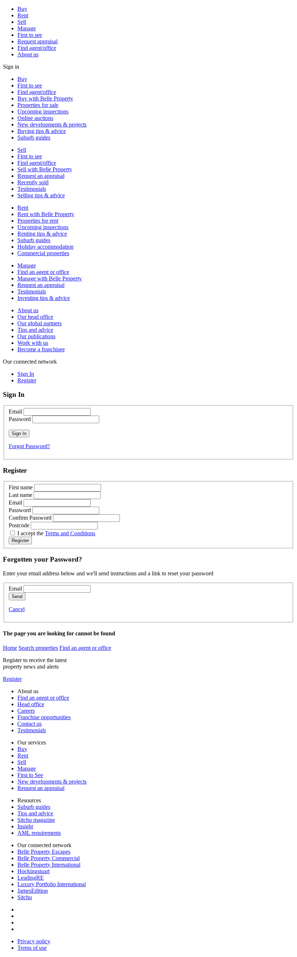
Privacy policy (33, 941)
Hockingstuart (33, 871)
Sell (21, 22)
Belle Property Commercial (48, 858)
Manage (26, 28)
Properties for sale (37, 105)
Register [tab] (26, 380)
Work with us (32, 343)
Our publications (36, 336)
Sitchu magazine (36, 820)
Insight (25, 826)
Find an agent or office (43, 272)
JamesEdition (32, 891)
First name (21, 487)
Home (10, 648)
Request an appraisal (40, 176)
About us (27, 54)
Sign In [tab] (25, 374)
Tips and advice (35, 330)
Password (20, 419)
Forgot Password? (29, 446)
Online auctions (35, 118)
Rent (22, 15)
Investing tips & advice (43, 298)
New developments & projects (52, 124)
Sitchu (24, 897)
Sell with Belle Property (44, 169)
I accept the (56, 533)
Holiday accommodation (45, 247)
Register (12, 679)
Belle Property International (48, 865)
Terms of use (32, 948)
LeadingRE (30, 878)
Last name (20, 495)
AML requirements (39, 833)
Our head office (35, 317)
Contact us (29, 724)
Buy (22, 9)
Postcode (19, 525)
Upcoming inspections (42, 111)
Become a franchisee (41, 349)
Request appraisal (37, 41)
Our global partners (39, 323)
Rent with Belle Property (45, 214)
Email (15, 411)
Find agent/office (36, 48)
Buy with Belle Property (45, 98)
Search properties (38, 648)
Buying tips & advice (41, 131)
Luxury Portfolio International (51, 884)
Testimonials (31, 189)
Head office (30, 704)
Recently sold (33, 182)
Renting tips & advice (42, 234)
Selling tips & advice (41, 195)
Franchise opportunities (44, 717)
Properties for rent (37, 221)
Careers (26, 711)
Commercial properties (43, 253)
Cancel (17, 609)
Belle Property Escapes (43, 852)
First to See (30, 775)
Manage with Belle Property (49, 278)
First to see (29, 35)
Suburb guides (33, 137)
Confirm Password (30, 518)
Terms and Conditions (70, 533)
